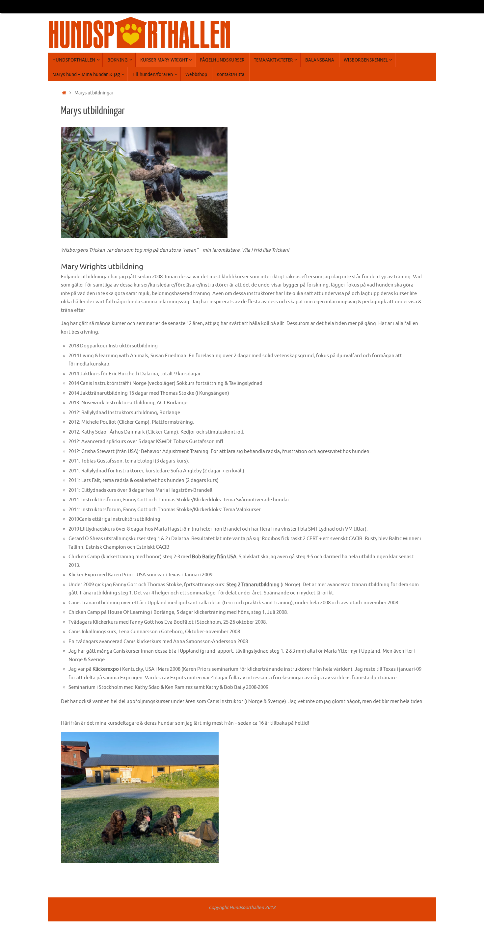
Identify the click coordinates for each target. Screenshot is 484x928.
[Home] (64, 93)
